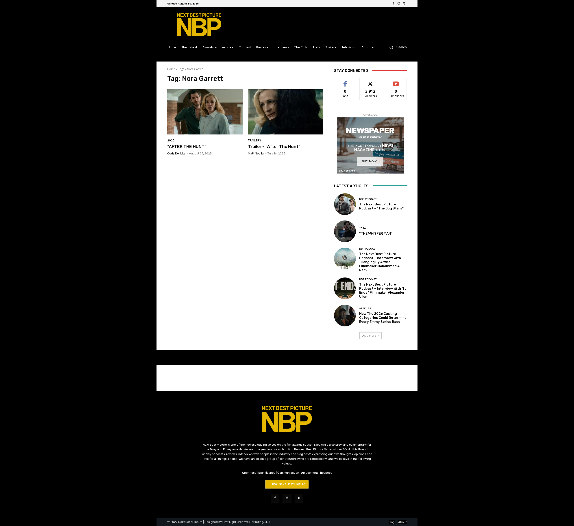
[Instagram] (398, 3)
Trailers (254, 140)
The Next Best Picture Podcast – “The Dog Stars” (381, 206)
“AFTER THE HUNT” (186, 146)
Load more (369, 335)
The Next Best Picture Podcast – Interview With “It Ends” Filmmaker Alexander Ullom (382, 290)
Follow (370, 81)
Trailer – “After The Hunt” (274, 146)
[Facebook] (393, 3)
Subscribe (396, 81)
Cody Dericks (176, 153)
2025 (170, 140)
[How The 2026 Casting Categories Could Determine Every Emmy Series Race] (345, 315)
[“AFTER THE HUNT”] (205, 112)
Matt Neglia (256, 153)
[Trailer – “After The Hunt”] (285, 112)
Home (171, 69)
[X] (404, 3)
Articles (365, 308)
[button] (396, 47)
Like (345, 81)
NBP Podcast (368, 199)
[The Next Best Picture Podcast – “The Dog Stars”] (345, 204)
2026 (362, 228)
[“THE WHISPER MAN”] (345, 231)
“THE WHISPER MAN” (375, 233)
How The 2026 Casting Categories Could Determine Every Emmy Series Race (383, 318)
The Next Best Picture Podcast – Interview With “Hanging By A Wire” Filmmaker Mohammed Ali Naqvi (380, 262)
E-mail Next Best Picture (287, 484)
